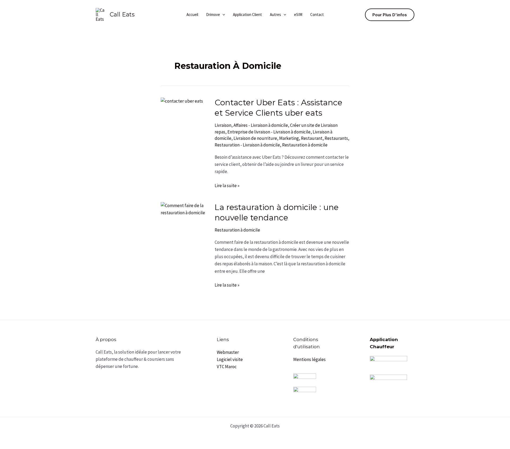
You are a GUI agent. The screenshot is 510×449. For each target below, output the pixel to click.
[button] (222, 14)
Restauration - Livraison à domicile (247, 145)
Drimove (213, 14)
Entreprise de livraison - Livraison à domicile (269, 132)
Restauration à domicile (305, 145)
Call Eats (122, 14)
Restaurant (311, 138)
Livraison (223, 125)
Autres (275, 14)
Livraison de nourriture (255, 138)
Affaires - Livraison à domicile (260, 125)
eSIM (298, 14)
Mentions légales (309, 359)
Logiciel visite (230, 359)
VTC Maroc (227, 367)
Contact (317, 14)
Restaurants (336, 138)
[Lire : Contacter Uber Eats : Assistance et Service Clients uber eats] (182, 101)
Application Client (247, 14)
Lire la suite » (227, 185)
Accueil (192, 14)
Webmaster (228, 352)
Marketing (289, 138)
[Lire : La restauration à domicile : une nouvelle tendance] (184, 209)
